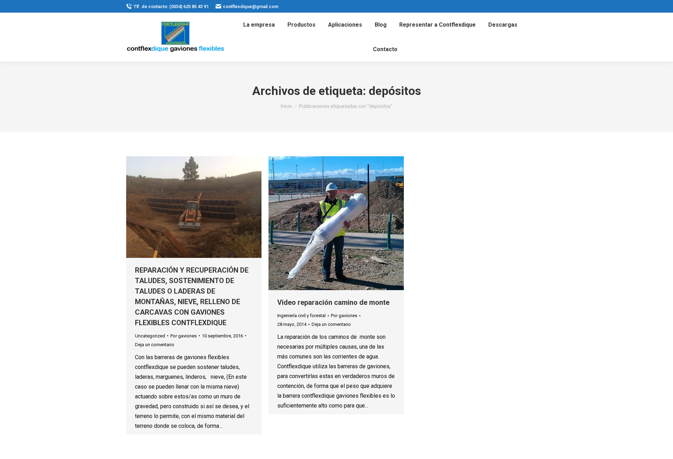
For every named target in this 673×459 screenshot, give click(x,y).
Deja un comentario (154, 344)
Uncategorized (150, 335)
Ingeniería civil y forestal (301, 315)
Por (183, 335)
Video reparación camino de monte (333, 302)
